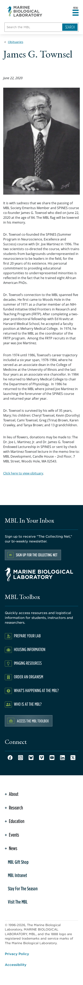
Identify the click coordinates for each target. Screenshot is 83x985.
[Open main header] (76, 13)
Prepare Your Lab (27, 635)
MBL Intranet (17, 875)
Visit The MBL (18, 902)
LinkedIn (62, 757)
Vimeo (41, 757)
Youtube (52, 757)
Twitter (73, 757)
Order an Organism (28, 676)
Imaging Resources (28, 663)
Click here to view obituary (23, 473)
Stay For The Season (23, 888)
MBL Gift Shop (18, 862)
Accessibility (15, 964)
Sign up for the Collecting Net (36, 554)
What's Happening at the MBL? (36, 690)
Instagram (20, 757)
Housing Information (29, 649)
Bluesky (31, 757)
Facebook (10, 757)
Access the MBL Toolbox (33, 720)
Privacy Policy (17, 954)
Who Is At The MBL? (28, 704)
